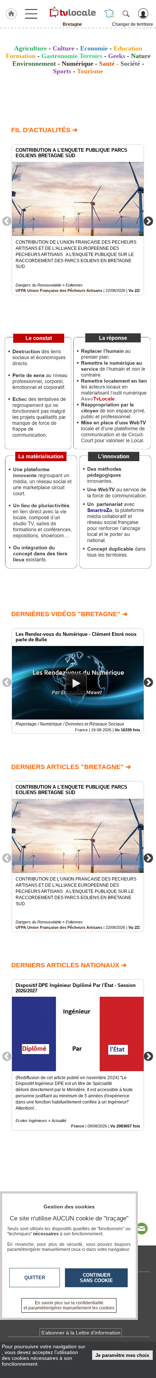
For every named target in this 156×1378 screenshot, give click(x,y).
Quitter (34, 1277)
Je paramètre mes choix (122, 1355)
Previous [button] (6, 221)
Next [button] (148, 221)
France (77, 1126)
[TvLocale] (72, 12)
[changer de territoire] (109, 13)
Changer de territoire (132, 24)
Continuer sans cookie (96, 1277)
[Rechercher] (125, 13)
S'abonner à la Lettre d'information (80, 1333)
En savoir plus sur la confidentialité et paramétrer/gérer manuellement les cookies (69, 1305)
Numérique (77, 63)
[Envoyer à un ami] (141, 1228)
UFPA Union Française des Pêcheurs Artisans (59, 290)
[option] (78, 219)
